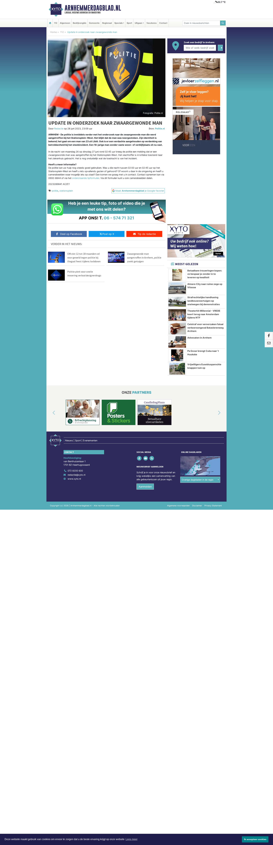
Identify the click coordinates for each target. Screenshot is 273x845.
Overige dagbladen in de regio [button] (197, 479)
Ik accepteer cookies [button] (255, 839)
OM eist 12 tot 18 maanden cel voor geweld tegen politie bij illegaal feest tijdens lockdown (83, 257)
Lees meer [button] (131, 839)
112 (55, 23)
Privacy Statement (213, 505)
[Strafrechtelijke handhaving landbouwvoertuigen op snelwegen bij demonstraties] (177, 302)
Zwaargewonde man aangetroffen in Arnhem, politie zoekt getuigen (144, 257)
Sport (129, 23)
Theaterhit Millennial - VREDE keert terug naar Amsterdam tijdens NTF (203, 314)
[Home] (50, 23)
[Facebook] (139, 458)
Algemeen (65, 23)
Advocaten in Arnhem (199, 337)
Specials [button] (118, 23)
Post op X (108, 234)
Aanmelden (145, 486)
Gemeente (94, 23)
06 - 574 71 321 (119, 217)
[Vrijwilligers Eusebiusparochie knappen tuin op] (177, 369)
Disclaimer (197, 505)
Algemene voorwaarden (178, 505)
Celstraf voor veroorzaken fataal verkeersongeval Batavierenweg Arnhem (205, 327)
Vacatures (151, 23)
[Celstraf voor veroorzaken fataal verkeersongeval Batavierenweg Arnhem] (177, 329)
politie (55, 190)
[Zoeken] (223, 23)
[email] (269, 343)
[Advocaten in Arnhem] (177, 342)
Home (53, 32)
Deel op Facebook (71, 234)
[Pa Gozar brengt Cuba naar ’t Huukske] (177, 355)
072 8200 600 (75, 470)
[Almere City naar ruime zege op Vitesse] (177, 288)
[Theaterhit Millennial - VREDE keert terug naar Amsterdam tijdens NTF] (177, 315)
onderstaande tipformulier (85, 178)
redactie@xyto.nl (76, 474)
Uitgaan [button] (138, 23)
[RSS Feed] (152, 458)
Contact (163, 23)
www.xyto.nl (74, 478)
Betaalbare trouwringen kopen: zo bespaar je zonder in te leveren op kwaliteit (204, 274)
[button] (50, 413)
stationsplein (66, 190)
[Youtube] (146, 458)
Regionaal (107, 23)
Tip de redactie (147, 234)
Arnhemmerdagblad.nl (93, 8)
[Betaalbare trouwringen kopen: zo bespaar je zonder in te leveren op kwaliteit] (177, 275)
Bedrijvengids (79, 23)
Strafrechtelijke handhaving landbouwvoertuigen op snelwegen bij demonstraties (203, 300)
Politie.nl (160, 128)
